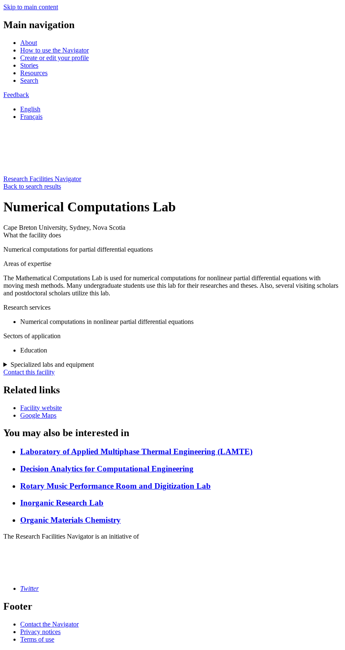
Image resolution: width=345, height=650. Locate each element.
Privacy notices (40, 631)
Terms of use (37, 639)
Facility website (41, 407)
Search (29, 80)
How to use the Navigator (54, 50)
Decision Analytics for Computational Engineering (107, 468)
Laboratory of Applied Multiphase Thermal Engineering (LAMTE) (136, 451)
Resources (34, 72)
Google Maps (38, 415)
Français (31, 116)
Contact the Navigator (49, 624)
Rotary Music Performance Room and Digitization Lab (115, 486)
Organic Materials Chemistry (70, 520)
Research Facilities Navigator (42, 178)
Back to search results (32, 186)
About (28, 42)
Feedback (16, 94)
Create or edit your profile (54, 57)
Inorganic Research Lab (62, 502)
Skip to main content (30, 7)
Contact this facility (29, 372)
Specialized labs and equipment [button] (52, 364)
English (30, 109)
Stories (29, 65)
